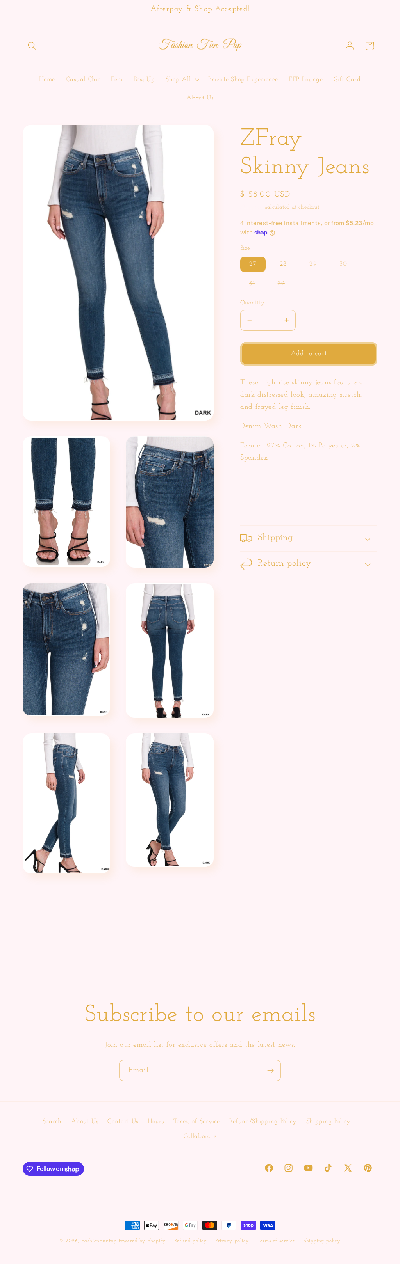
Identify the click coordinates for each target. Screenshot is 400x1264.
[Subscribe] (270, 1070)
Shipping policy (322, 1241)
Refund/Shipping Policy (263, 1121)
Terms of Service (196, 1121)
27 (253, 264)
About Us (84, 1121)
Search (52, 1121)
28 (283, 264)
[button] (33, 46)
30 (347, 266)
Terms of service (276, 1241)
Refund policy (190, 1241)
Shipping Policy (328, 1121)
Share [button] (258, 504)
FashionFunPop (99, 1241)
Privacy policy (232, 1241)
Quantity (252, 303)
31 (256, 285)
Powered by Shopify (142, 1241)
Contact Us (122, 1121)
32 (286, 285)
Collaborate (200, 1136)
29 (317, 266)
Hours (156, 1121)
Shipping (251, 207)
